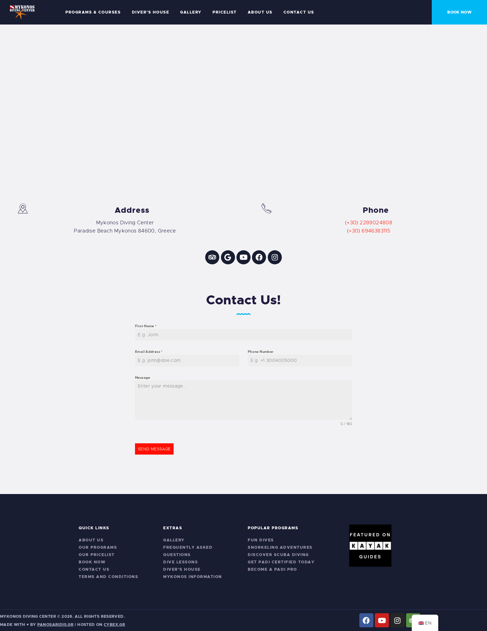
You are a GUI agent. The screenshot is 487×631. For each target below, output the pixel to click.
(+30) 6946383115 (368, 231)
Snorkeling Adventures (280, 547)
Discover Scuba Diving (278, 554)
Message (142, 377)
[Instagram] (275, 257)
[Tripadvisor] (212, 257)
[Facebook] (259, 257)
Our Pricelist (97, 554)
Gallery (174, 540)
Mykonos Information (192, 576)
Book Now (92, 561)
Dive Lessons (180, 561)
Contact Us (94, 569)
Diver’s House (182, 569)
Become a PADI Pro (272, 569)
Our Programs (98, 547)
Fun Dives (261, 540)
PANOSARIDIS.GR (55, 624)
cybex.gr (114, 624)
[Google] (228, 257)
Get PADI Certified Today (281, 561)
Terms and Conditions (108, 576)
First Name (146, 326)
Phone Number (261, 351)
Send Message (154, 448)
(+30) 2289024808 (368, 223)
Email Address (149, 351)
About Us (91, 540)
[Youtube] (243, 257)
